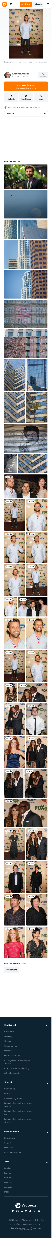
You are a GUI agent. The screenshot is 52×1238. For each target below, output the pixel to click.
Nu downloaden (26, 86)
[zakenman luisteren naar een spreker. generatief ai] (25, 176)
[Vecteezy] (4, 4)
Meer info (10, 113)
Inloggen (38, 4)
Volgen (43, 76)
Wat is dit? (36, 107)
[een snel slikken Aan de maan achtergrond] (25, 204)
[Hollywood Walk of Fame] (25, 524)
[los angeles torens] (10, 229)
